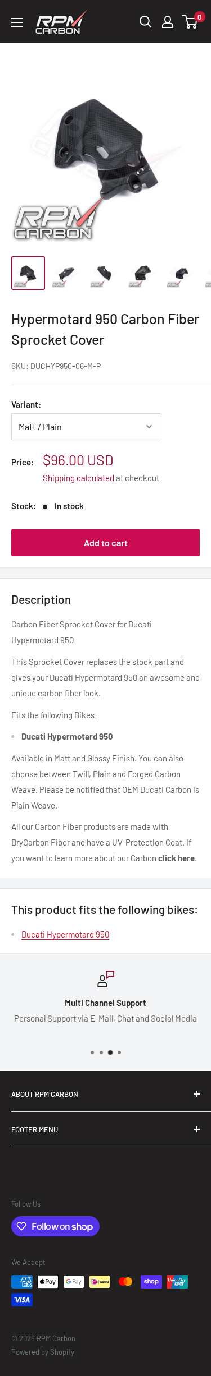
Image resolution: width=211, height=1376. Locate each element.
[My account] (167, 22)
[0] (190, 22)
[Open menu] (17, 22)
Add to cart (106, 542)
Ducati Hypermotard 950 (65, 934)
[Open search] (146, 22)
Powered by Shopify (42, 1351)
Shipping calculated (78, 478)
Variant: (26, 404)
